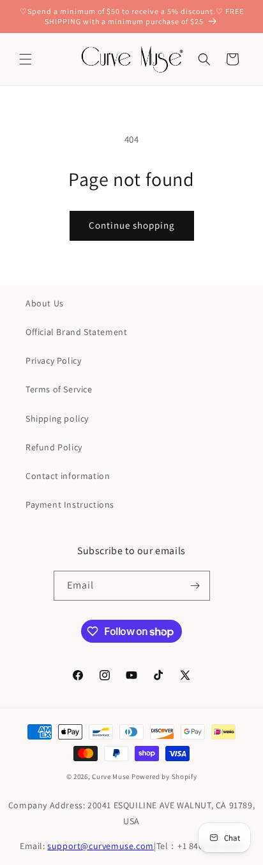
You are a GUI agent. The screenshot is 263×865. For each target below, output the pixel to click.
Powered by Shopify (164, 776)
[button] (25, 59)
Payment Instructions (70, 504)
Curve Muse (111, 776)
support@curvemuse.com (100, 846)
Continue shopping (132, 225)
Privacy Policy (53, 360)
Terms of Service (59, 389)
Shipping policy (57, 418)
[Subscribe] (195, 586)
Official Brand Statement (76, 332)
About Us (45, 303)
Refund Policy (54, 447)
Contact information (68, 476)
